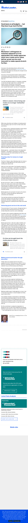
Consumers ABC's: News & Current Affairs (9, 414)
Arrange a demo (10, 390)
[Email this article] (7, 47)
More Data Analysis (8, 419)
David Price (11, 21)
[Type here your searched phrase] (21, 11)
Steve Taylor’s (23, 214)
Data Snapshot (8, 369)
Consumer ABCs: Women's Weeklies (8, 412)
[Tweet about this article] (1, 47)
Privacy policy (17, 521)
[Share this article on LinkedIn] (3, 47)
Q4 (21, 69)
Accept (10, 521)
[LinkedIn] (26, 11)
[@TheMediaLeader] (23, 11)
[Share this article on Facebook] (5, 47)
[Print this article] (9, 47)
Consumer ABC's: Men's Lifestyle (7, 416)
